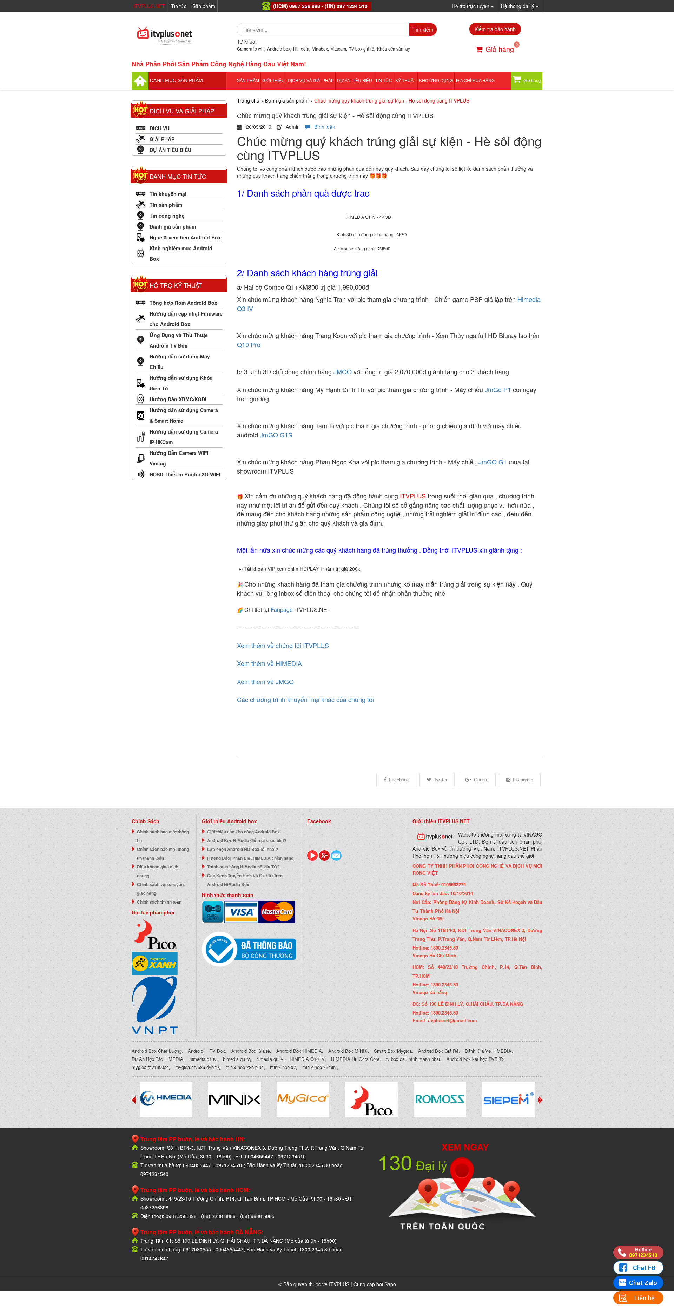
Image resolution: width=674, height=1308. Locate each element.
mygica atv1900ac (150, 1067)
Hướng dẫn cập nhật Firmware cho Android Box (186, 319)
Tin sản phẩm (166, 204)
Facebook (399, 779)
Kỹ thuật (405, 80)
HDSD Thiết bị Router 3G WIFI (185, 474)
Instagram (523, 779)
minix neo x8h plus (244, 1067)
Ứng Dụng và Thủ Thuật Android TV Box (179, 340)
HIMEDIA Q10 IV (307, 1059)
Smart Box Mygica (393, 1051)
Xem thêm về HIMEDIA (269, 663)
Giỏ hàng (499, 49)
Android (195, 1051)
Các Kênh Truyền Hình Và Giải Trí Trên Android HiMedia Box (245, 879)
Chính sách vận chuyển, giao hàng (161, 888)
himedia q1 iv (203, 1059)
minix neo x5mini (319, 1067)
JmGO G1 (492, 461)
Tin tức (178, 5)
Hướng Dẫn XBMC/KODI (178, 399)
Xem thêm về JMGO (265, 681)
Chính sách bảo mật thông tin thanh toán (163, 853)
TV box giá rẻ (361, 49)
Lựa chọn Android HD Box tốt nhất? (242, 849)
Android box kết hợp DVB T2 (475, 1059)
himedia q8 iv (269, 1059)
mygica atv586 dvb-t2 (197, 1067)
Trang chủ (248, 100)
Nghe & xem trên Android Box (185, 237)
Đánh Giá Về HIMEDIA (488, 1051)
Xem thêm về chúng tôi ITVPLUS (283, 645)
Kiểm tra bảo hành (495, 29)
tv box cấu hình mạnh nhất (413, 1059)
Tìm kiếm (422, 29)
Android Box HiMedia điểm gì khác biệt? (246, 840)
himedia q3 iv (236, 1059)
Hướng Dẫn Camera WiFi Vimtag (179, 458)
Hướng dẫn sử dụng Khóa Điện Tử (181, 383)
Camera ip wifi (250, 49)
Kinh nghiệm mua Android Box (181, 253)
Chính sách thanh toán (159, 902)
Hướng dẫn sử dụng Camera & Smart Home (184, 415)
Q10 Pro (249, 344)
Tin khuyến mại (168, 193)
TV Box (217, 1051)
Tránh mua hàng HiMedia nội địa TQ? (243, 867)
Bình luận (322, 126)
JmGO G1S (276, 434)
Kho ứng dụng (436, 80)
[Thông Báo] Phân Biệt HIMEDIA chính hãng (250, 858)
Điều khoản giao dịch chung (157, 871)
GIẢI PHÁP (162, 139)
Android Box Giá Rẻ (438, 1051)
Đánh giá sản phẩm (173, 226)
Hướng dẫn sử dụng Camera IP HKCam (184, 436)
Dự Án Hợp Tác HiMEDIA (157, 1059)
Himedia (301, 49)
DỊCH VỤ (160, 128)
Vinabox (320, 49)
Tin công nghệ (167, 215)
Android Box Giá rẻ (250, 1051)
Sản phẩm (203, 5)
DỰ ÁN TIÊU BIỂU (354, 80)
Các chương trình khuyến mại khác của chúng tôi (305, 699)
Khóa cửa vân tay (393, 49)
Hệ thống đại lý (518, 5)
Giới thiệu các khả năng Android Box (243, 831)
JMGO (342, 371)
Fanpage (282, 610)
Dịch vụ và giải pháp (311, 80)
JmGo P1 (498, 389)
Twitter (440, 779)
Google (481, 779)
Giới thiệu (273, 80)
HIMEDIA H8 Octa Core (355, 1059)
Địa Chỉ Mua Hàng (475, 80)
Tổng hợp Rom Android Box (183, 302)
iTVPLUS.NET (149, 5)
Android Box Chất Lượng (156, 1051)
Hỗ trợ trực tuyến (471, 5)
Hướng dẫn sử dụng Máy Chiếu (180, 361)
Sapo (390, 1284)
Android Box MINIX (348, 1051)
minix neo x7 (283, 1067)
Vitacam (338, 49)
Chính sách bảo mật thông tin (163, 836)
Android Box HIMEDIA (299, 1051)
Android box (278, 49)
